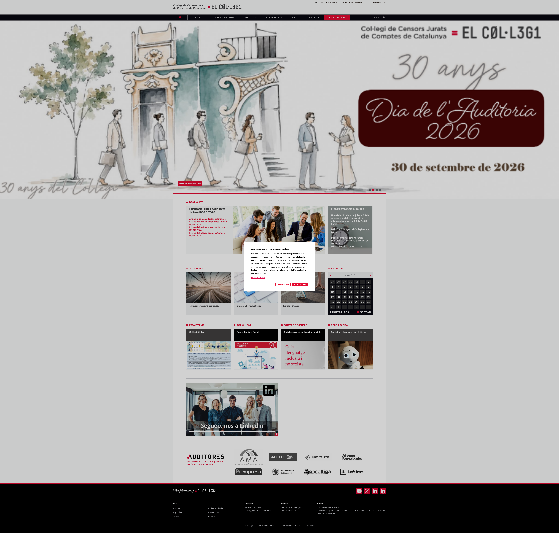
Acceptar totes (299, 284)
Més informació (258, 278)
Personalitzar (283, 284)
